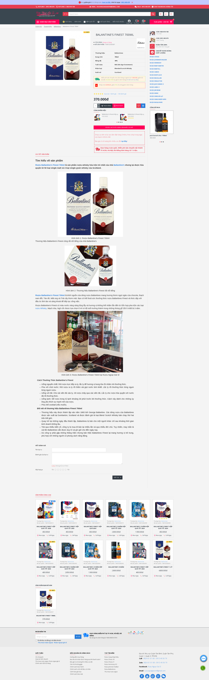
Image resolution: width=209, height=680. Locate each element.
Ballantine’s (119, 165)
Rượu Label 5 (154, 87)
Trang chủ (38, 26)
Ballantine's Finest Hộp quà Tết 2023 (46, 568)
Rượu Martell (155, 69)
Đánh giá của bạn (41, 455)
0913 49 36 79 (161, 658)
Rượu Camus (154, 72)
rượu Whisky (41, 308)
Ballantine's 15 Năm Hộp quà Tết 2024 (139, 527)
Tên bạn (38, 450)
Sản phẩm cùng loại (43, 495)
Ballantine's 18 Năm (116, 567)
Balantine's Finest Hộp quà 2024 (93, 527)
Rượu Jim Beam (155, 90)
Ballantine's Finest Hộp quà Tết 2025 (136, 114)
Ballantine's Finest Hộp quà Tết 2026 (110, 114)
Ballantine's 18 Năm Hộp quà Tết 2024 (116, 527)
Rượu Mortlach (156, 75)
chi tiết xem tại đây (132, 80)
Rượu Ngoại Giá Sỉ (154, 666)
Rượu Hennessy (155, 63)
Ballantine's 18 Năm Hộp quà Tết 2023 (69, 568)
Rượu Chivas (154, 57)
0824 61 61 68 (148, 658)
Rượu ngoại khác (156, 102)
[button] (118, 122)
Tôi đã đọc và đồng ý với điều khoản (52, 641)
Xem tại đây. (106, 2)
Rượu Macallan (156, 78)
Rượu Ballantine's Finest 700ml (50, 165)
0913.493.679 (125, 2)
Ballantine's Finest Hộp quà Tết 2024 (163, 527)
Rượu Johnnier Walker (158, 60)
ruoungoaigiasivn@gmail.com (154, 671)
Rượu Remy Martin (157, 66)
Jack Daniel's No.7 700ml (158, 135)
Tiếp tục (116, 477)
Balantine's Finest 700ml (46, 616)
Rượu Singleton (156, 81)
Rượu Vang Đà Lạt (156, 96)
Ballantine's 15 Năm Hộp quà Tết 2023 (92, 568)
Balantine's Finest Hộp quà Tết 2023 (139, 568)
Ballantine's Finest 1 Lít (163, 567)
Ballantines (57, 26)
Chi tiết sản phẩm (42, 154)
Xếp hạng (38, 470)
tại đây (124, 141)
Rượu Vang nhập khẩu (158, 99)
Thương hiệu (48, 26)
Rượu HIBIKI (154, 93)
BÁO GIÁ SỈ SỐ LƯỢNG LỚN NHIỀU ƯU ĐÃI (120, 127)
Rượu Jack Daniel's (157, 84)
